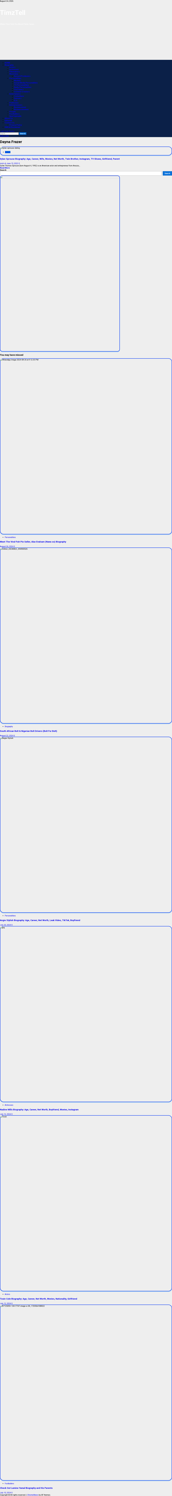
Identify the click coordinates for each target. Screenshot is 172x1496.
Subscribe (4, 136)
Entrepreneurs (15, 105)
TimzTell (12, 12)
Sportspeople (15, 116)
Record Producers (22, 76)
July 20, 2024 (5, 925)
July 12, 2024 (5, 1114)
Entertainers (14, 94)
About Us (9, 118)
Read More (5, 168)
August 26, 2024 (7, 546)
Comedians (19, 96)
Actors (12, 67)
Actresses (14, 69)
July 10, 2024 (5, 1493)
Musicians (13, 74)
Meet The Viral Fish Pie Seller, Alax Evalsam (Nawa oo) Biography (33, 542)
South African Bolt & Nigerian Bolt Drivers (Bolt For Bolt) (28, 731)
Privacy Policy (15, 125)
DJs (15, 100)
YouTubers (19, 89)
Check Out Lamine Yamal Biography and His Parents (26, 1488)
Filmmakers (14, 72)
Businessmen (20, 107)
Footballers (14, 114)
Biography (9, 65)
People (12, 112)
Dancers (18, 98)
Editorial (8, 120)
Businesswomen (21, 109)
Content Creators (22, 92)
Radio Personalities (22, 87)
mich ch (3, 163)
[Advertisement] (70, 43)
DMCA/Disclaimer (12, 127)
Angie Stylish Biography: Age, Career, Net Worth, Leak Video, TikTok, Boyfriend (40, 920)
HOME (7, 63)
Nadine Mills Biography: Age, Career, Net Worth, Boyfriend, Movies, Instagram (39, 1109)
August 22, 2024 (7, 736)
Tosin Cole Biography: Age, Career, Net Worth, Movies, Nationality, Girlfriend (38, 1299)
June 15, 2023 (13, 163)
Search (3, 170)
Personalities (15, 78)
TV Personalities (21, 85)
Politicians (14, 103)
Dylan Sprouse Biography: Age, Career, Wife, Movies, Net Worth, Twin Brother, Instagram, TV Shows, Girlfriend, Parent (60, 159)
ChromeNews (32, 1495)
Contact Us (10, 123)
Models (17, 80)
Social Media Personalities (26, 83)
